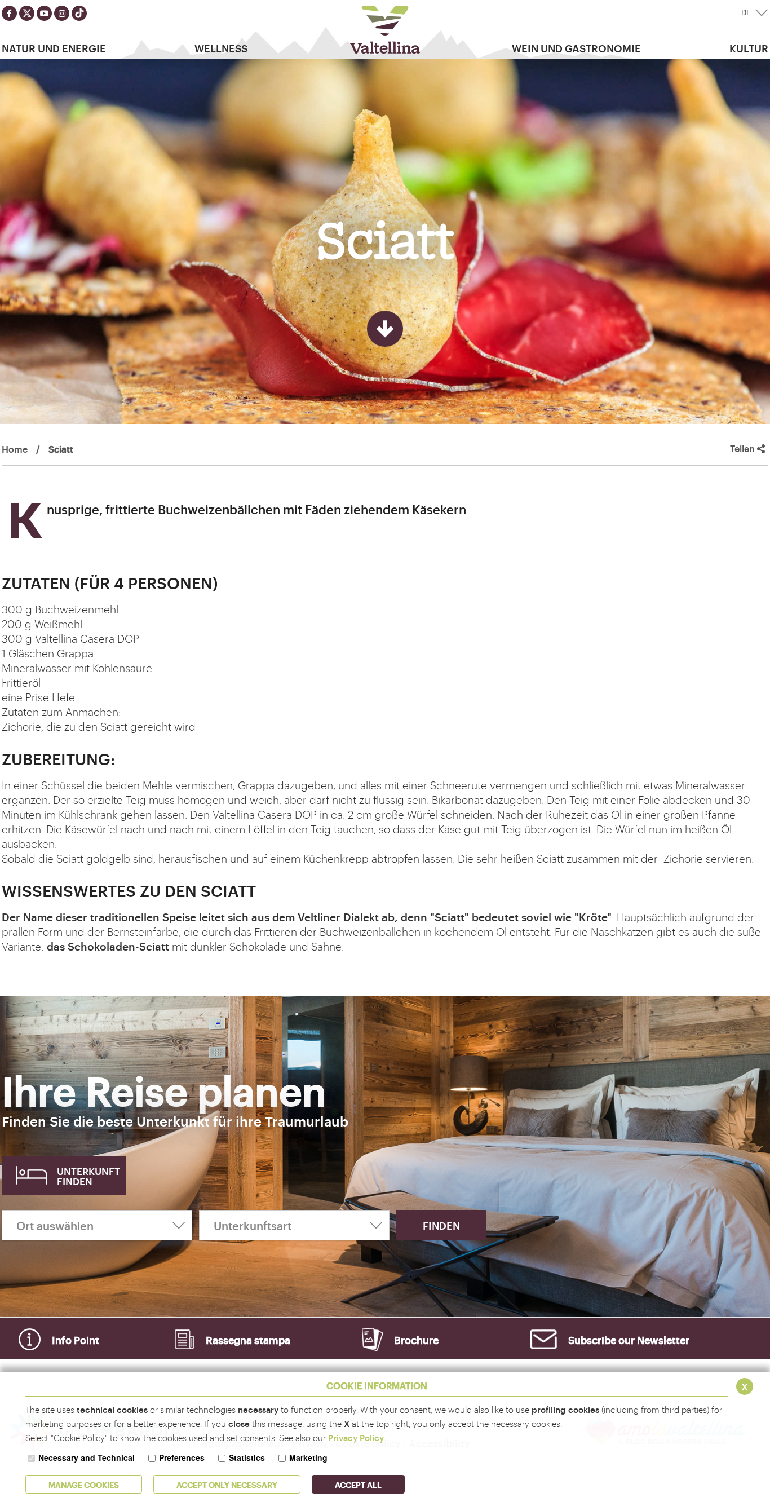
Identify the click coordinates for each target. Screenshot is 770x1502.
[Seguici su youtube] (44, 13)
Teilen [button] (743, 448)
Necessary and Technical (86, 1457)
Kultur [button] (748, 48)
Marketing (308, 1457)
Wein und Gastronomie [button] (576, 48)
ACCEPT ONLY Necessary (226, 1484)
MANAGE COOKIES (83, 1484)
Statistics (247, 1457)
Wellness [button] (220, 48)
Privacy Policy (356, 1437)
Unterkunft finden (88, 1175)
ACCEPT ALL (358, 1484)
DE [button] (746, 12)
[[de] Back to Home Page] (385, 30)
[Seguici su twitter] (26, 13)
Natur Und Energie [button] (54, 48)
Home (15, 449)
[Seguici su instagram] (61, 13)
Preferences (182, 1457)
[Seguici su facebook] (9, 13)
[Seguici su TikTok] (79, 13)
